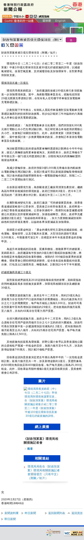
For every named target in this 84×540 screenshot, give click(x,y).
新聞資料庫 (12, 513)
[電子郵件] (12, 45)
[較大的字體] (31, 16)
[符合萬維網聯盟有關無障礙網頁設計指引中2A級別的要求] (73, 533)
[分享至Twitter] (8, 45)
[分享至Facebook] (3, 45)
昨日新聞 (30, 513)
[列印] (21, 45)
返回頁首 (77, 513)
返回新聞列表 (56, 513)
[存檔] (17, 45)
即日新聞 (10, 519)
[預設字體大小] (27, 16)
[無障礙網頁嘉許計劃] (53, 532)
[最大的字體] (35, 16)
